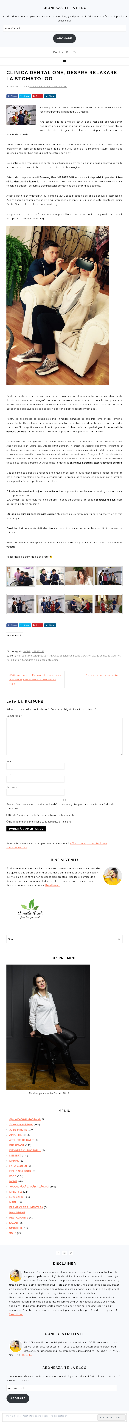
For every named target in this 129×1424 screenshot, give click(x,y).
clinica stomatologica (29, 655)
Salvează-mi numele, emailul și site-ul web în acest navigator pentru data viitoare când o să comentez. (60, 806)
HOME (27, 651)
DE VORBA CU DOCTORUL (25, 1150)
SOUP (12, 1233)
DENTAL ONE (50, 655)
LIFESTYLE (38, 651)
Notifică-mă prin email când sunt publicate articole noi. (41, 821)
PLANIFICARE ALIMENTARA (26, 1207)
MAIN (12, 1202)
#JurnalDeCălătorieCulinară (25, 1119)
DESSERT (15, 1155)
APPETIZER (16, 1134)
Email (9, 774)
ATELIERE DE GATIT (21, 1140)
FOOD (12, 1176)
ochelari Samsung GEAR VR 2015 (79, 655)
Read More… (52, 885)
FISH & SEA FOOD (20, 1171)
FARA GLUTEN (18, 1165)
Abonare (64, 38)
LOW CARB (16, 1196)
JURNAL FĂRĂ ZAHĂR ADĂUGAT (29, 1186)
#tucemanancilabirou (21, 1124)
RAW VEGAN (17, 1212)
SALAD (13, 1222)
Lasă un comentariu (55, 86)
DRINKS (14, 1160)
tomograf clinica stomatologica (40, 659)
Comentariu (14, 715)
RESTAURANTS (18, 1217)
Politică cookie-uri (59, 1416)
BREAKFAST (17, 1145)
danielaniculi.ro (64, 52)
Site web (11, 787)
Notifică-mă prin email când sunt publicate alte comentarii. (43, 815)
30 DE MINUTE (18, 1129)
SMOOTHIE (15, 1227)
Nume (9, 760)
